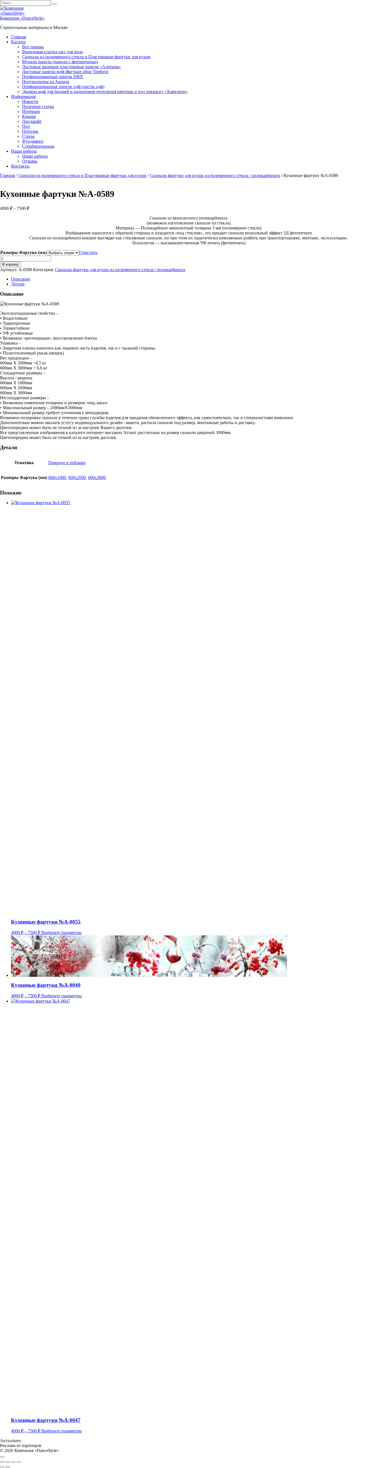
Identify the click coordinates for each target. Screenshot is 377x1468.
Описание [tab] (20, 279)
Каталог (18, 41)
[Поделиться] (13, 1462)
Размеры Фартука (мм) (23, 252)
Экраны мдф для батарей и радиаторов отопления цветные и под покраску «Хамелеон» (105, 91)
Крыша (29, 116)
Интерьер (31, 111)
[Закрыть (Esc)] (19, 1462)
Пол (26, 126)
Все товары (33, 46)
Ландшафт (32, 121)
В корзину (10, 264)
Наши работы (24, 151)
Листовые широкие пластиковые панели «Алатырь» (71, 66)
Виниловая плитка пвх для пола (52, 51)
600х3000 (97, 477)
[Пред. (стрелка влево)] (2, 1467)
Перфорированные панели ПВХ (52, 76)
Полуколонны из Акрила (45, 81)
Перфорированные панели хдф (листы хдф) (63, 86)
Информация (23, 96)
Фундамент (33, 141)
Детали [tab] (18, 284)
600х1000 (57, 477)
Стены (28, 136)
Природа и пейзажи (67, 462)
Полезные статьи (38, 106)
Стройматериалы (38, 146)
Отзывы (29, 161)
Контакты (20, 166)
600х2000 (77, 477)
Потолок (30, 131)
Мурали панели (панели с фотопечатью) (60, 61)
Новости (30, 101)
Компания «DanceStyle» (22, 18)
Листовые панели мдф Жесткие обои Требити (65, 71)
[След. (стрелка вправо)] (8, 1467)
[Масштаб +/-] (2, 1462)
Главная (18, 37)
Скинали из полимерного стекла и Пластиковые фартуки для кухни (86, 56)
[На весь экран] (8, 1462)
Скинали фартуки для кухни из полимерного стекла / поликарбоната (215, 175)
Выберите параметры (61, 932)
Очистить (88, 252)
